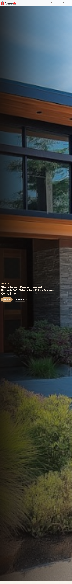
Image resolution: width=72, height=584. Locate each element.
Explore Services (20, 299)
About (41, 3)
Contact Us (66, 3)
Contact (57, 3)
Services (46, 3)
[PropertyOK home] (9, 3)
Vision (52, 3)
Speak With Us (7, 299)
